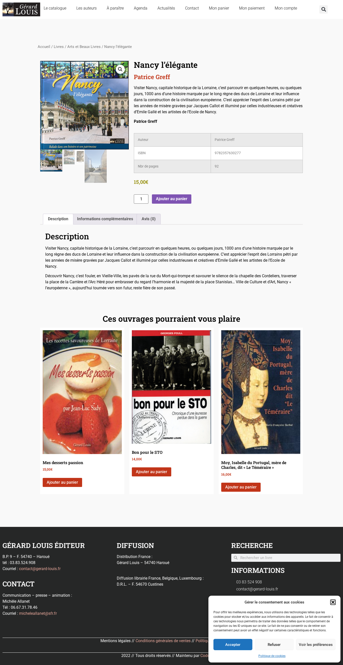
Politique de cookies (271, 656)
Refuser (274, 644)
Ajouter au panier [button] (62, 482)
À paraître (115, 8)
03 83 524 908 (249, 582)
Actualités (166, 8)
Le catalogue (55, 8)
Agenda (140, 8)
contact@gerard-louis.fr (40, 568)
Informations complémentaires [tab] (105, 218)
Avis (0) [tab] (149, 218)
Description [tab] (58, 218)
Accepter (232, 644)
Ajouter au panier (171, 198)
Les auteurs (86, 8)
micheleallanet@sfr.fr (38, 613)
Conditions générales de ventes (163, 640)
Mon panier (219, 8)
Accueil (44, 46)
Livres (59, 46)
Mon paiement (252, 8)
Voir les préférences (316, 644)
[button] (332, 602)
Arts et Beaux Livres (84, 46)
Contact (192, 8)
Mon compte (286, 8)
